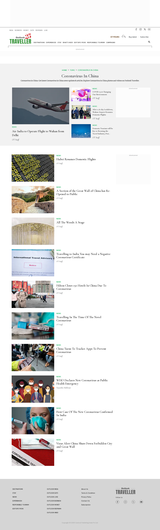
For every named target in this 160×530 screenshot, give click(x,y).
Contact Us (85, 501)
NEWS (15, 497)
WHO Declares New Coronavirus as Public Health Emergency (82, 381)
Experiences (51, 42)
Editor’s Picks (80, 42)
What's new (68, 42)
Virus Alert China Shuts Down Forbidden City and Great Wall (84, 445)
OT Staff (15, 139)
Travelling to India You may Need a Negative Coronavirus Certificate (83, 255)
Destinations (39, 42)
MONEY (26, 30)
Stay (59, 42)
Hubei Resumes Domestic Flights (76, 159)
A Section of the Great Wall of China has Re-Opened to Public (83, 192)
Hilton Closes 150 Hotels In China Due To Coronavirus (81, 287)
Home (64, 70)
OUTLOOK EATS (52, 493)
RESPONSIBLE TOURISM (21, 505)
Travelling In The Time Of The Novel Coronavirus (78, 318)
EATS (32, 30)
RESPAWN (39, 30)
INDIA (11, 30)
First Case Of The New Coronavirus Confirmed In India (84, 413)
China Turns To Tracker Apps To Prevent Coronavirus (81, 350)
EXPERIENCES (17, 501)
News (14, 127)
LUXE (46, 30)
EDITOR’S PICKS (18, 509)
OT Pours (114, 37)
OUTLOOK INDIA (52, 489)
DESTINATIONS (18, 489)
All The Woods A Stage (70, 222)
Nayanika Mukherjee (63, 387)
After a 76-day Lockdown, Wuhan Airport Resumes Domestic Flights (103, 112)
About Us (84, 489)
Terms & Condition (88, 493)
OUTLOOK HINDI (52, 513)
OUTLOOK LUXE (52, 497)
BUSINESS (18, 30)
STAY (14, 493)
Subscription (85, 505)
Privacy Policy (86, 497)
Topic (72, 70)
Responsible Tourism (96, 42)
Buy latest (133, 37)
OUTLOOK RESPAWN (54, 509)
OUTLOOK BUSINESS (54, 501)
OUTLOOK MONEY (53, 505)
